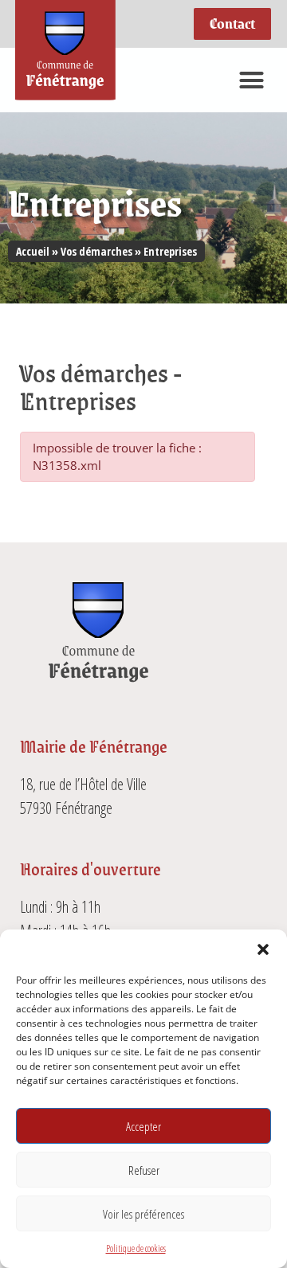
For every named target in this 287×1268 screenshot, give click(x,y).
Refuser (143, 1170)
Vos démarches (96, 251)
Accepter (143, 1126)
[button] (263, 949)
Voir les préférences (143, 1214)
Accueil (32, 251)
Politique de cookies (136, 1248)
